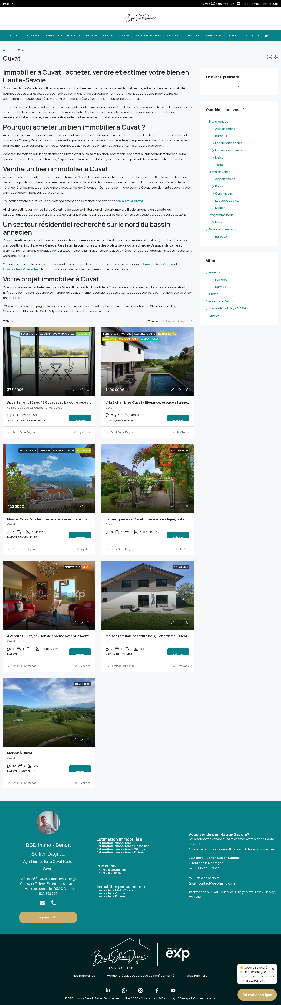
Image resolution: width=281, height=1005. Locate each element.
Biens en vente (219, 172)
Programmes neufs (148, 35)
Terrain (220, 164)
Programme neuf (221, 215)
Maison (220, 157)
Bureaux (221, 136)
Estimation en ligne (257, 994)
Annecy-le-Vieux (221, 301)
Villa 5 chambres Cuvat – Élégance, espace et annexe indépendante (160, 402)
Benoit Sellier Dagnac (24, 432)
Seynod (220, 287)
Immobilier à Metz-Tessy (114, 890)
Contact (233, 35)
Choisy (214, 315)
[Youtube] (173, 990)
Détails (80, 420)
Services (172, 35)
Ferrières (221, 279)
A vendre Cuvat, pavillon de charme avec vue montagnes (53, 636)
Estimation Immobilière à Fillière (120, 852)
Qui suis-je (32, 35)
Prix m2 (250, 35)
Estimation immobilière (61, 35)
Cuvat (213, 294)
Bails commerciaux (222, 229)
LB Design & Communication (196, 998)
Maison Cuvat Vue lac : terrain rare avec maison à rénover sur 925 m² (62, 519)
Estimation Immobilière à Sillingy (120, 849)
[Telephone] (53, 902)
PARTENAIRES (213, 35)
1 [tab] (241, 88)
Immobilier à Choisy (111, 893)
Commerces (224, 193)
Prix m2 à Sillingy (108, 873)
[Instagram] (140, 990)
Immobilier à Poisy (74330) (227, 308)
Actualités (192, 35)
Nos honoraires (84, 975)
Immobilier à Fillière (110, 896)
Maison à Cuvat (19, 753)
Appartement (225, 128)
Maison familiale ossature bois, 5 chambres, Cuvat (146, 636)
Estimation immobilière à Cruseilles (122, 846)
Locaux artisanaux (228, 143)
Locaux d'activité (227, 200)
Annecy (214, 272)
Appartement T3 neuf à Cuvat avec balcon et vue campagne (55, 402)
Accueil (14, 35)
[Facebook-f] (157, 990)
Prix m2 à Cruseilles (111, 869)
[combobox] (177, 321)
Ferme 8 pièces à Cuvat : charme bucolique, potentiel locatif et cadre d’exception (172, 519)
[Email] (42, 902)
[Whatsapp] (124, 990)
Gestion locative (114, 35)
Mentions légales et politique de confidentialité (140, 975)
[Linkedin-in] (108, 990)
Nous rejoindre (196, 975)
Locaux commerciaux (230, 150)
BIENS (89, 35)
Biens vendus (218, 121)
